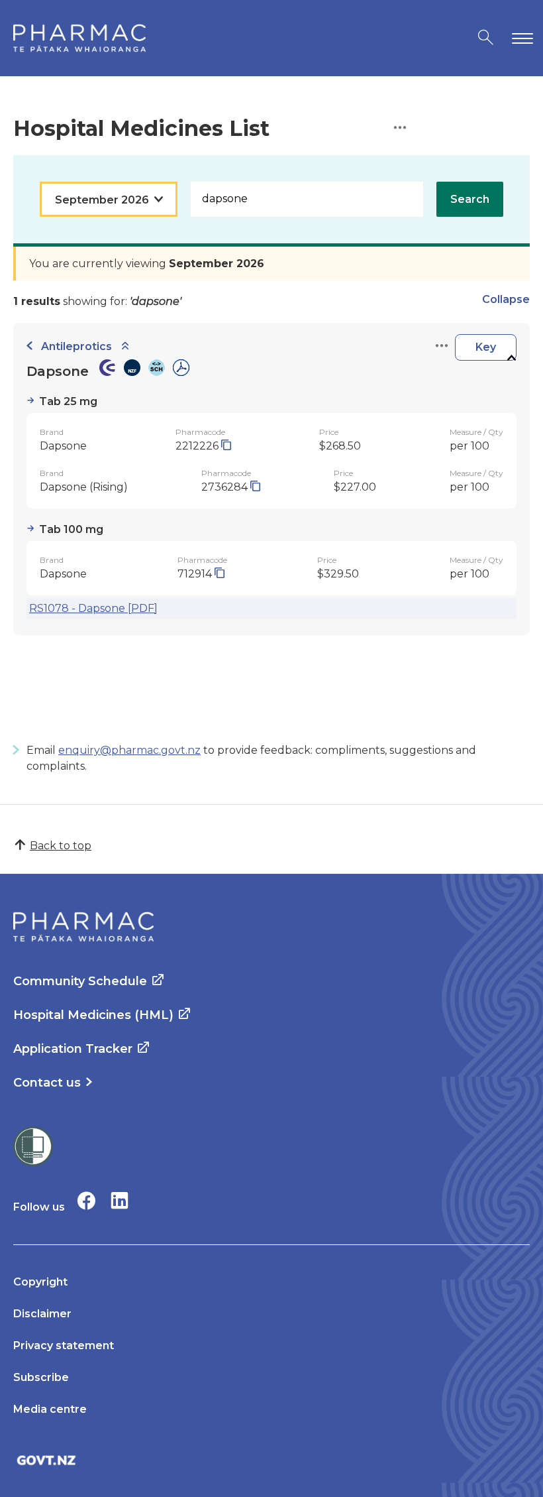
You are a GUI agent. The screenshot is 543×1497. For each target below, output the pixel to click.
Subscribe (41, 1377)
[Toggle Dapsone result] (511, 358)
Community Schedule (80, 981)
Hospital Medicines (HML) (93, 1015)
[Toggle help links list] (400, 128)
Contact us (47, 1082)
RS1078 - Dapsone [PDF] (93, 608)
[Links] (441, 346)
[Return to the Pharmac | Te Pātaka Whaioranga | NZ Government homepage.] (79, 38)
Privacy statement (63, 1345)
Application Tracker (72, 1049)
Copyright (40, 1282)
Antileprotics (76, 346)
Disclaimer (42, 1313)
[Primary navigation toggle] (520, 38)
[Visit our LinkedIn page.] (119, 1200)
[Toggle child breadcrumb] (125, 346)
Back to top (60, 845)
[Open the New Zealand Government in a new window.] (271, 1460)
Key (485, 347)
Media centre (50, 1409)
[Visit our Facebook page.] (86, 1200)
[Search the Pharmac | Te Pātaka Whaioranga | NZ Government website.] (485, 38)
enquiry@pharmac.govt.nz (129, 750)
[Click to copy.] (226, 446)
